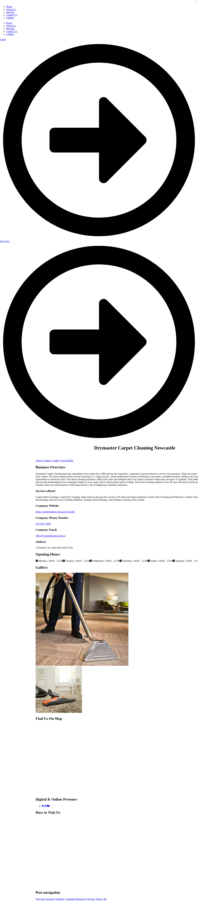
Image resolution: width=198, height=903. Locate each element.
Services (10, 28)
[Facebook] (46, 806)
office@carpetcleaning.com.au (50, 535)
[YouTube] (48, 806)
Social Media (66, 460)
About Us (11, 25)
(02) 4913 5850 (43, 523)
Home (9, 23)
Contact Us (11, 31)
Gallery (56, 460)
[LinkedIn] (43, 806)
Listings (10, 34)
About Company (44, 460)
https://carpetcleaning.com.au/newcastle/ (55, 511)
